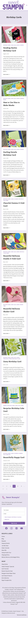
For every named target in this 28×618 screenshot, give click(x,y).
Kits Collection (5, 578)
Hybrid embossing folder (14, 358)
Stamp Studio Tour (6, 552)
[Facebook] (6, 528)
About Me (4, 550)
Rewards (4, 541)
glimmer (20, 453)
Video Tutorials (5, 548)
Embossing (5, 358)
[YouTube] (21, 528)
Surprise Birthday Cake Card (13, 410)
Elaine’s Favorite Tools (7, 571)
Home (3, 536)
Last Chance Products (7, 576)
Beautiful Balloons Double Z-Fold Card (12, 257)
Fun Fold (21, 199)
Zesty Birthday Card (12, 361)
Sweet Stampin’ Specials (8, 566)
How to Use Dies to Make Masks (11, 104)
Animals (5, 405)
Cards (18, 45)
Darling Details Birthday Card (10, 154)
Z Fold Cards (6, 253)
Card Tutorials (5, 569)
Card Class (13, 45)
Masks (4, 99)
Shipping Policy (5, 555)
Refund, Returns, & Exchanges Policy (11, 557)
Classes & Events (6, 543)
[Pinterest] (16, 528)
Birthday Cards (6, 45)
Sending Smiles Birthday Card (10, 49)
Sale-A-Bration (6, 454)
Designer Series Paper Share (8, 573)
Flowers (22, 45)
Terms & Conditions (21, 615)
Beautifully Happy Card (13, 457)
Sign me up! (14, 523)
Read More (6, 74)
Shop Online (5, 564)
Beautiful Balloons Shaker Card (11, 310)
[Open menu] (26, 5)
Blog (3, 539)
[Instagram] (11, 528)
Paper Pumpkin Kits (6, 580)
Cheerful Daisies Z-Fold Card (13, 205)
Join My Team (5, 546)
